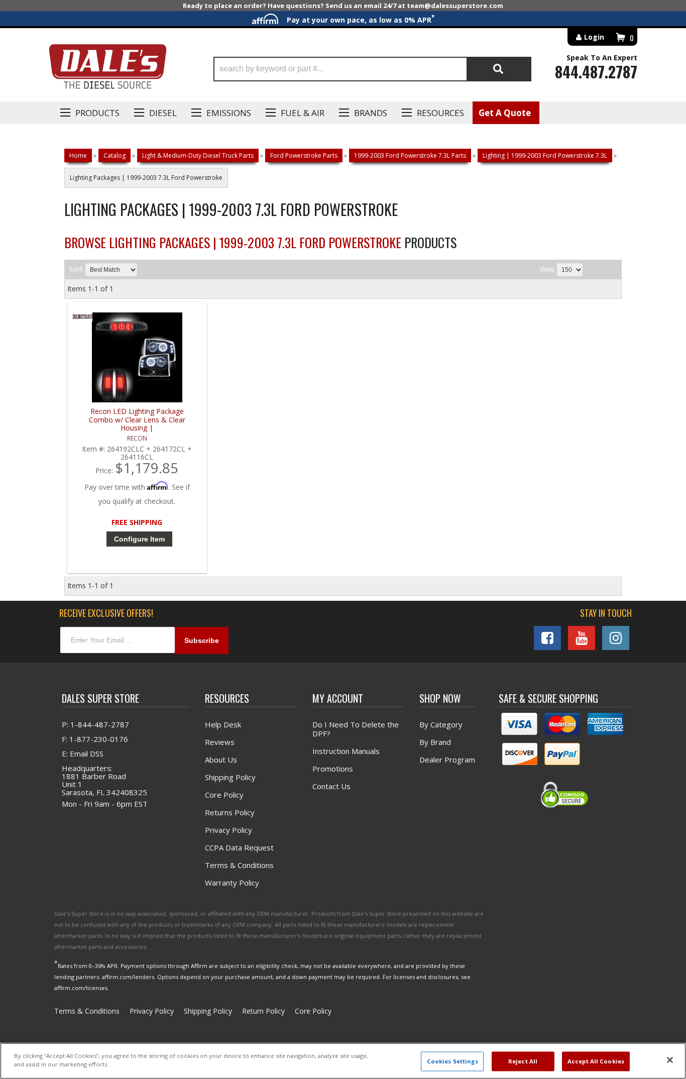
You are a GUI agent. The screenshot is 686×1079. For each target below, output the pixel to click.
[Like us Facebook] (547, 638)
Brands (370, 113)
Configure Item (139, 539)
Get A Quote (505, 113)
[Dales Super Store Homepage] (107, 69)
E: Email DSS (82, 753)
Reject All (522, 1061)
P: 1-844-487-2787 (95, 724)
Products (97, 113)
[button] (372, 69)
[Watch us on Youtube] (581, 638)
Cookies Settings (452, 1061)
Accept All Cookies (595, 1061)
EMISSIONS (228, 113)
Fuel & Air (302, 113)
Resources (440, 113)
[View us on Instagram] (615, 638)
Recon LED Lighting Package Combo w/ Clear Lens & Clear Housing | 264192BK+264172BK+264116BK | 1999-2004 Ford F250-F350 (137, 419)
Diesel (163, 113)
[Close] (670, 1060)
